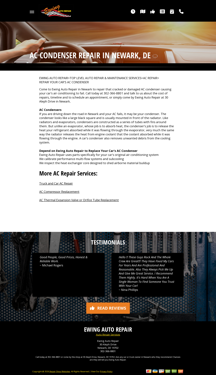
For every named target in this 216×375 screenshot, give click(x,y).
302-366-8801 (113, 93)
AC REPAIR (150, 78)
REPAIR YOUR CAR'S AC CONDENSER (64, 82)
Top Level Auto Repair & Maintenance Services (105, 78)
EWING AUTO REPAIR (53, 78)
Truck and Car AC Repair (56, 183)
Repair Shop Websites (59, 371)
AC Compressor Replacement (59, 192)
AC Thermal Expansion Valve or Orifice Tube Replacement (79, 200)
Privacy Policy (106, 371)
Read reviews (111, 308)
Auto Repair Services (108, 334)
